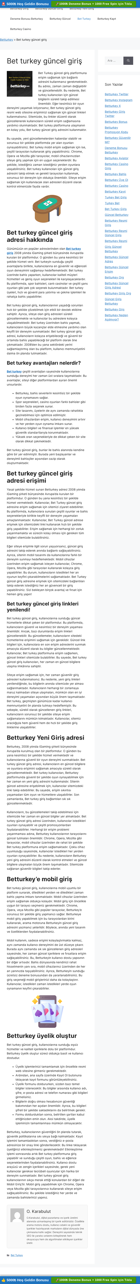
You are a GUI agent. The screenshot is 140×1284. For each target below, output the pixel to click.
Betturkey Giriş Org (118, 293)
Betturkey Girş (114, 309)
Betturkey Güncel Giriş (49, 8)
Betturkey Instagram (118, 100)
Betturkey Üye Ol (116, 180)
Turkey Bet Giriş (116, 197)
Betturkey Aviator (116, 158)
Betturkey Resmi (116, 241)
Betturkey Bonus (116, 121)
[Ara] (128, 61)
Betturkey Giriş (19, 8)
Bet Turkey (84, 18)
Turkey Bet (112, 203)
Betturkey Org (114, 277)
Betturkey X (113, 106)
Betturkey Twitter (116, 94)
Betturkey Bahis (115, 174)
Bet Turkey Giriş (116, 209)
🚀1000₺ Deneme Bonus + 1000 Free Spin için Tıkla (94, 3)
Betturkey (6, 39)
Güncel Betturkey (116, 215)
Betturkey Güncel (60, 18)
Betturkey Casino (20, 29)
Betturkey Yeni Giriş (82, 8)
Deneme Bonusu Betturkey (26, 18)
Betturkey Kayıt (106, 18)
